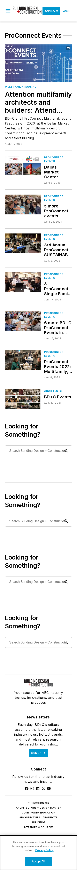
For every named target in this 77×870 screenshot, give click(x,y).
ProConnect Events (53, 159)
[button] (8, 11)
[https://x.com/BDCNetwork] (43, 788)
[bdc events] (23, 399)
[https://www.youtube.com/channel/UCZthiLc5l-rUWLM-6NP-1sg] (49, 788)
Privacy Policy (44, 850)
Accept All (38, 861)
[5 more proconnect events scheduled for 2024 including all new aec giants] (23, 204)
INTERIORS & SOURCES (38, 827)
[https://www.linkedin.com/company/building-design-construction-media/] (38, 788)
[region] (38, 852)
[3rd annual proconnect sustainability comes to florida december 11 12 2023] (23, 243)
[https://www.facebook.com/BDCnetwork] (27, 788)
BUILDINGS (38, 822)
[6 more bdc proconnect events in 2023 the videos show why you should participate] (23, 321)
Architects (53, 390)
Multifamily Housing (20, 86)
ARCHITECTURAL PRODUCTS (38, 817)
